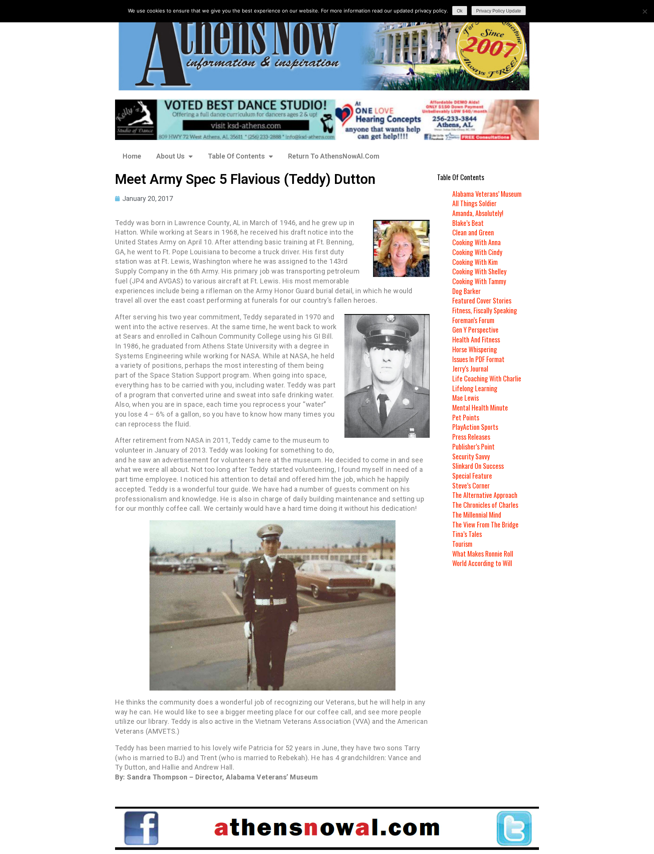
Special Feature (472, 476)
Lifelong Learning (474, 388)
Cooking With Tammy (479, 281)
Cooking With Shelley (479, 271)
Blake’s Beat (468, 223)
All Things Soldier (474, 203)
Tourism (462, 544)
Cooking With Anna (476, 242)
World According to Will (482, 563)
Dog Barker (466, 291)
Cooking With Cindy (477, 252)
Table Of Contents (236, 156)
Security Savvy (471, 456)
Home (132, 156)
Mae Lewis (465, 398)
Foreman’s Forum (473, 320)
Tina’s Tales (467, 534)
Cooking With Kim (475, 262)
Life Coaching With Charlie (486, 378)
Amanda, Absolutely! (477, 213)
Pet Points (465, 417)
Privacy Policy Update (498, 11)
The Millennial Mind (476, 515)
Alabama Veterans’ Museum (487, 194)
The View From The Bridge (485, 524)
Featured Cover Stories (481, 300)
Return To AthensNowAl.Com (333, 156)
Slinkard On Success (478, 466)
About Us (170, 156)
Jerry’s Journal (470, 368)
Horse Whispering (474, 349)
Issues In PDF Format (478, 359)
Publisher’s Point (473, 446)
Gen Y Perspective (475, 329)
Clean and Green (473, 232)
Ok (459, 11)
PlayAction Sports (475, 427)
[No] (644, 11)
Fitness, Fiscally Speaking (484, 310)
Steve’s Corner (471, 485)
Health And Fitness (476, 339)
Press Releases (471, 437)
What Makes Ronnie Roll (482, 553)
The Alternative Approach (484, 495)
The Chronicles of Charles (485, 505)
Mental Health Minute (480, 407)
